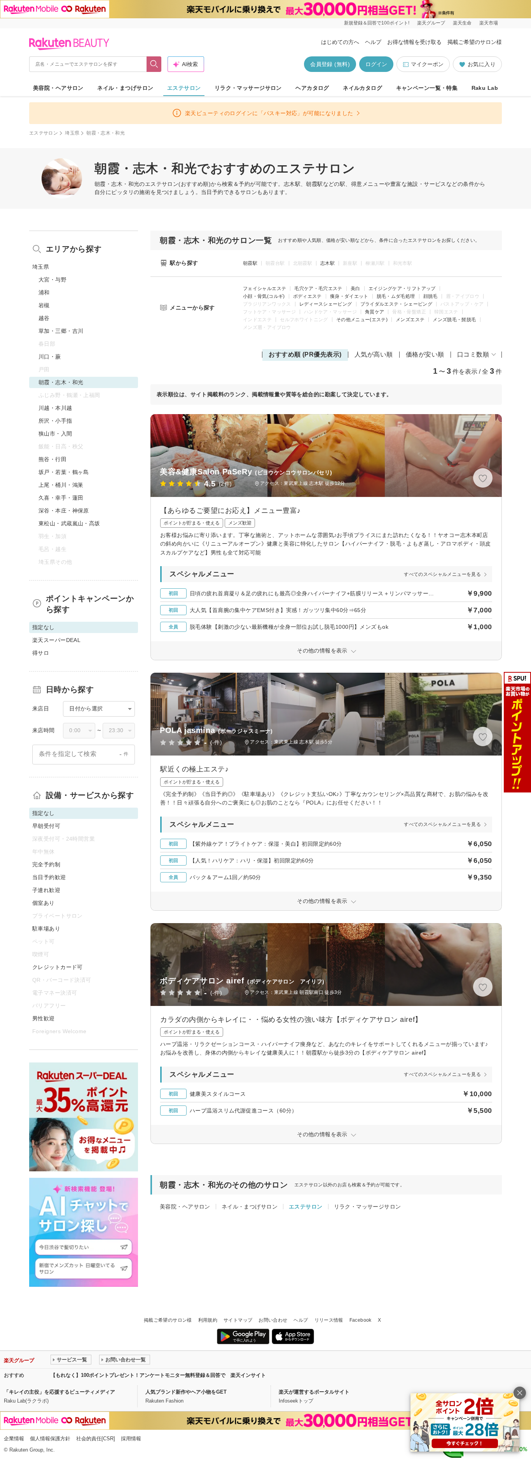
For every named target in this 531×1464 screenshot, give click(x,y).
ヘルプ (373, 42)
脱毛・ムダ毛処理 (396, 296)
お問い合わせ (273, 1320)
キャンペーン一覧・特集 (427, 88)
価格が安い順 (425, 354)
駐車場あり (46, 928)
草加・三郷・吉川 (60, 331)
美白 (355, 288)
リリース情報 (328, 1320)
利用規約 (207, 1320)
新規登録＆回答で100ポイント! (376, 23)
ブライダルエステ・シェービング (396, 304)
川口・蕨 (49, 356)
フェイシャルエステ (264, 288)
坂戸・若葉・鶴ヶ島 (63, 472)
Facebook (360, 1320)
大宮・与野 (52, 279)
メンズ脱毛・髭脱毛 (454, 319)
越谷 (44, 318)
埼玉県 (72, 133)
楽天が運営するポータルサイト (314, 1392)
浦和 (44, 292)
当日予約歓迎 (49, 877)
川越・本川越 (55, 408)
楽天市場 (488, 23)
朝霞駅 (250, 263)
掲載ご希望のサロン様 (474, 42)
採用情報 (131, 1438)
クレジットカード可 (57, 967)
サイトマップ (238, 1320)
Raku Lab (485, 88)
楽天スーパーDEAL (56, 640)
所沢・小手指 (55, 421)
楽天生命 (462, 23)
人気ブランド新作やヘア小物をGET (186, 1392)
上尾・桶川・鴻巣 (60, 485)
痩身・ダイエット (349, 296)
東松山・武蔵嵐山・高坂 (69, 523)
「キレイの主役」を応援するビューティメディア (59, 1392)
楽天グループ (431, 23)
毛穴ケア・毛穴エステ (318, 288)
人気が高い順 (374, 354)
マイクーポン (427, 64)
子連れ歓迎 (46, 890)
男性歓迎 (43, 1018)
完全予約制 (46, 864)
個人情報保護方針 (50, 1438)
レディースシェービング (325, 304)
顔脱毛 (430, 296)
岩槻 (44, 305)
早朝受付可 (46, 826)
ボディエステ (307, 296)
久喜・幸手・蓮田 (60, 498)
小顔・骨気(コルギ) (264, 296)
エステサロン (184, 88)
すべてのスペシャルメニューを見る (442, 574)
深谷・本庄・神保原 (63, 510)
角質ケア (374, 312)
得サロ (40, 653)
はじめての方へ (340, 42)
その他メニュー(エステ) (362, 319)
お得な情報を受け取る (414, 42)
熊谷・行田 (52, 459)
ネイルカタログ (362, 88)
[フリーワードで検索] (154, 64)
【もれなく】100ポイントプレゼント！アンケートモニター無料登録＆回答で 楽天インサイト (158, 1375)
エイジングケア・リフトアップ (402, 288)
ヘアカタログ (312, 88)
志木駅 (327, 263)
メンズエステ (410, 319)
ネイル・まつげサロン (125, 88)
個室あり (43, 903)
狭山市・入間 (55, 433)
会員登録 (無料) (330, 64)
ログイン (376, 64)
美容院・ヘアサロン (58, 88)
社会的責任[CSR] (95, 1438)
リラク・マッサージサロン (248, 88)
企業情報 (14, 1438)
